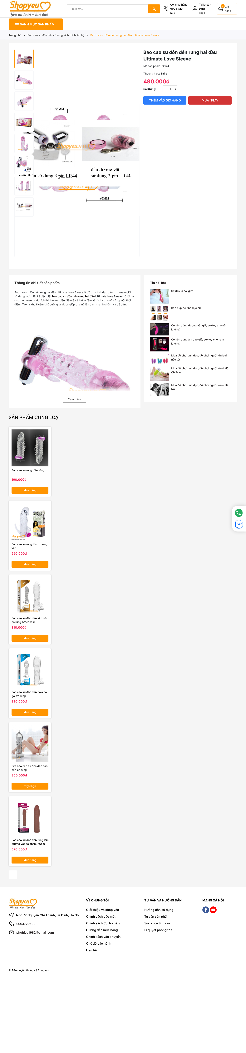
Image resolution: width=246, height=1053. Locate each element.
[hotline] (239, 513)
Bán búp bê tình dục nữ (186, 307)
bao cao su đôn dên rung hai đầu (73, 296)
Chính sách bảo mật (101, 916)
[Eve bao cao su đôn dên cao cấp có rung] (30, 743)
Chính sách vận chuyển (103, 937)
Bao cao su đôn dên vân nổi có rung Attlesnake (29, 620)
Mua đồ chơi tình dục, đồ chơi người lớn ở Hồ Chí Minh (199, 370)
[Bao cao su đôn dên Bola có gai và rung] (30, 669)
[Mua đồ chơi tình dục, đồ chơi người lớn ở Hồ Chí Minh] (159, 373)
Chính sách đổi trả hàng (103, 923)
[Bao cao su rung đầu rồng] (30, 447)
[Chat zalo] (239, 524)
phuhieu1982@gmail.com (35, 932)
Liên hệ (91, 950)
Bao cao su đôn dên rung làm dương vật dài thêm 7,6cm (30, 841)
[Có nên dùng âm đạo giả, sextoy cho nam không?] (159, 344)
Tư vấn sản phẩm (156, 916)
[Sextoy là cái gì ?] (159, 296)
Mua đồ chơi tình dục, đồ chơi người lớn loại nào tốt (199, 357)
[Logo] (30, 8)
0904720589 (25, 924)
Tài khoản (205, 4)
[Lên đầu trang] (238, 1035)
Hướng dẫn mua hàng (102, 930)
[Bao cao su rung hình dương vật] (30, 521)
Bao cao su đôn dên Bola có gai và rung (29, 694)
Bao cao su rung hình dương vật (29, 546)
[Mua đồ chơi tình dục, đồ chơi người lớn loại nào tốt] (159, 358)
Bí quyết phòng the (158, 930)
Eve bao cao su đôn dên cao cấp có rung (29, 767)
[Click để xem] (77, 884)
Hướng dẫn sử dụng (159, 910)
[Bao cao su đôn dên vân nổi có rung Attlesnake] (30, 595)
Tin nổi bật (158, 283)
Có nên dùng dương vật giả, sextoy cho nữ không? (198, 327)
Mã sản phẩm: (152, 66)
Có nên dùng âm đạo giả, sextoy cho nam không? (197, 341)
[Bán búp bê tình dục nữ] (159, 313)
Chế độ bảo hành (98, 943)
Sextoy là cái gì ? (182, 291)
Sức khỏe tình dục (157, 923)
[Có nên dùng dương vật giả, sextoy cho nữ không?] (159, 329)
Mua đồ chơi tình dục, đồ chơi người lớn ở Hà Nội (199, 387)
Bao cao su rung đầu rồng (28, 470)
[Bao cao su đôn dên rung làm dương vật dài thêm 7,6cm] (30, 817)
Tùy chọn (30, 786)
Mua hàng (30, 490)
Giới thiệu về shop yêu (102, 910)
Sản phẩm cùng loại (34, 417)
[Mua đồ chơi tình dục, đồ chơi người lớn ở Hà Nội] (159, 389)
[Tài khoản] (196, 8)
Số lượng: (149, 89)
